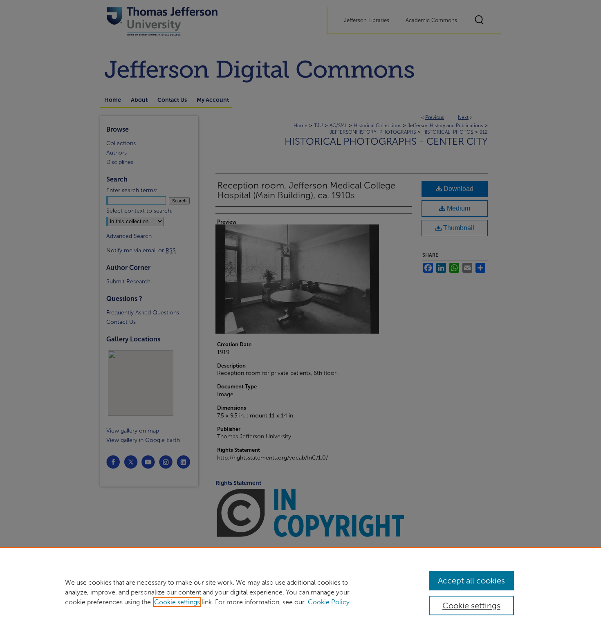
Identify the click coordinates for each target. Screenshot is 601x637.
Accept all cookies (471, 580)
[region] (300, 592)
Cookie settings (177, 602)
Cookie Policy (329, 602)
